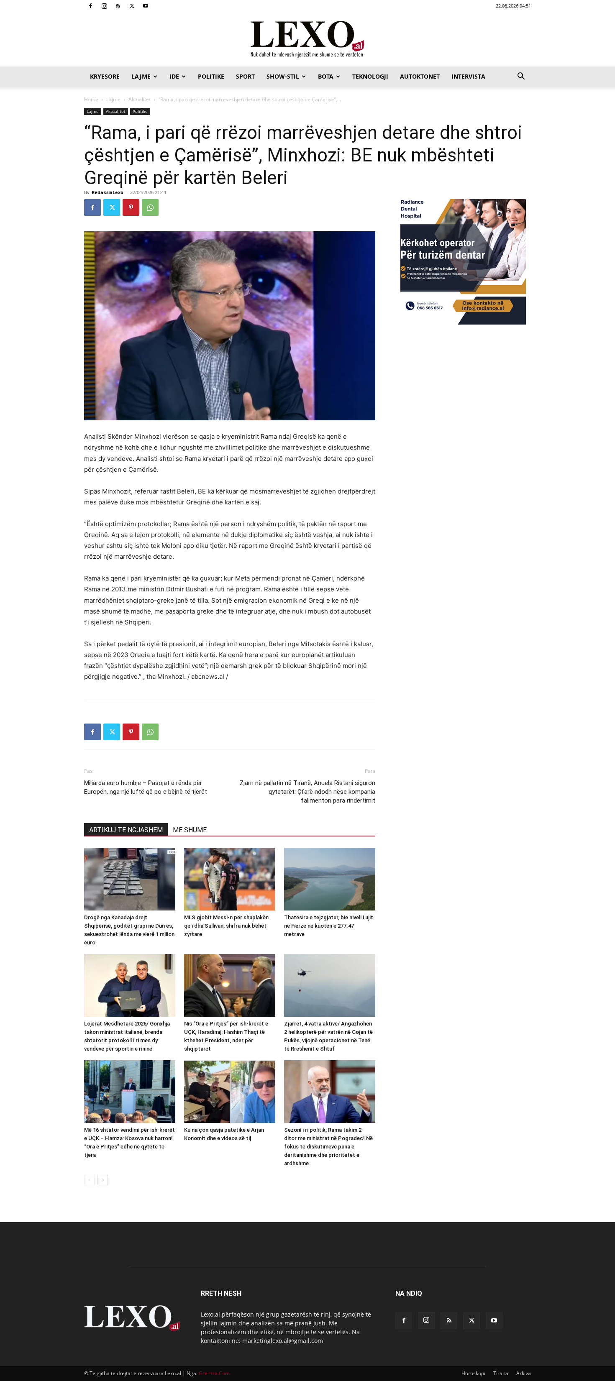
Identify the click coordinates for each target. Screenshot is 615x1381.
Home (91, 99)
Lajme (141, 76)
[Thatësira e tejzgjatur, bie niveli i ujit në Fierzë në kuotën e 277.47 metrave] (329, 879)
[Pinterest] (131, 207)
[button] (521, 77)
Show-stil (282, 76)
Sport (245, 76)
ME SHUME (190, 830)
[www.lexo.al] (307, 40)
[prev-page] (89, 1180)
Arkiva (523, 1373)
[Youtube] (145, 6)
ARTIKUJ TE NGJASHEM (126, 830)
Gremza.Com (214, 1373)
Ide (174, 76)
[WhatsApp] (150, 207)
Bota (325, 76)
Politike (211, 76)
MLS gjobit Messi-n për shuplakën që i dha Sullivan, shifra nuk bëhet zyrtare (226, 925)
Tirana (500, 1373)
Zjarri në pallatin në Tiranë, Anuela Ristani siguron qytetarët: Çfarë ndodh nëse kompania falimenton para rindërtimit (307, 791)
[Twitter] (132, 6)
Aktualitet (139, 99)
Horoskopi (473, 1373)
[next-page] (102, 1180)
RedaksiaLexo (107, 192)
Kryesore (105, 76)
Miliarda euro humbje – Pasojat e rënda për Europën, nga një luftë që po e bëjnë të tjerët (145, 787)
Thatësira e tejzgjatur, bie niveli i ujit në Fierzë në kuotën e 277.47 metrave (328, 925)
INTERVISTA (468, 76)
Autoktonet (420, 76)
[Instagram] (104, 6)
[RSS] (118, 6)
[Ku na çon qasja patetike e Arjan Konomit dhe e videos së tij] (229, 1091)
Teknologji (370, 76)
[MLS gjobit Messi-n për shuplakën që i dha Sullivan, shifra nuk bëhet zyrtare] (229, 879)
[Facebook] (90, 6)
